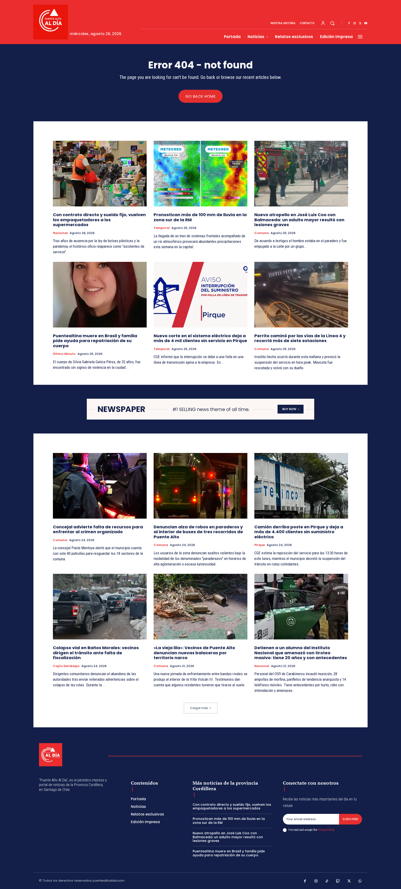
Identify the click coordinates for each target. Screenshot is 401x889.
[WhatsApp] (360, 881)
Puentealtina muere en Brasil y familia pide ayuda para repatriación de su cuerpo (95, 341)
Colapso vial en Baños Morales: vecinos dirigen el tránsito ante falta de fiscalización (96, 653)
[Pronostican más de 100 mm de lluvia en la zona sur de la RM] (200, 173)
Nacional (60, 233)
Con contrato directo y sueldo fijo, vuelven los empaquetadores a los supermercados (99, 220)
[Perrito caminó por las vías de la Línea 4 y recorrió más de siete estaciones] (301, 294)
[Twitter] (360, 23)
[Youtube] (366, 23)
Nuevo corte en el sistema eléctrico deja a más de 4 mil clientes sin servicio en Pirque (200, 338)
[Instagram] (354, 23)
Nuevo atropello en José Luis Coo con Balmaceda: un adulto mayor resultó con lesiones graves (299, 220)
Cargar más (199, 708)
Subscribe (351, 819)
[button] (332, 23)
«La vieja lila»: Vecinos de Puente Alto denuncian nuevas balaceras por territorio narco (194, 653)
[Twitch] (338, 881)
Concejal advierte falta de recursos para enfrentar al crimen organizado (98, 529)
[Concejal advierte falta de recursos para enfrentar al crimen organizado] (100, 486)
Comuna (261, 233)
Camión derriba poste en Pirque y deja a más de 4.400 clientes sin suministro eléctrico (298, 532)
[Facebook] (349, 23)
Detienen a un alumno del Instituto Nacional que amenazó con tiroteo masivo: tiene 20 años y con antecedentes (300, 653)
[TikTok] (327, 881)
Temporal (162, 228)
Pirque (259, 545)
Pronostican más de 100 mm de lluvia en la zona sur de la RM (200, 217)
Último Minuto (64, 354)
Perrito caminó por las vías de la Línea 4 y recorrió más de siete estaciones (300, 338)
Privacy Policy (326, 829)
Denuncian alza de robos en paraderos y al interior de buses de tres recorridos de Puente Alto (198, 532)
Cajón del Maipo (66, 666)
